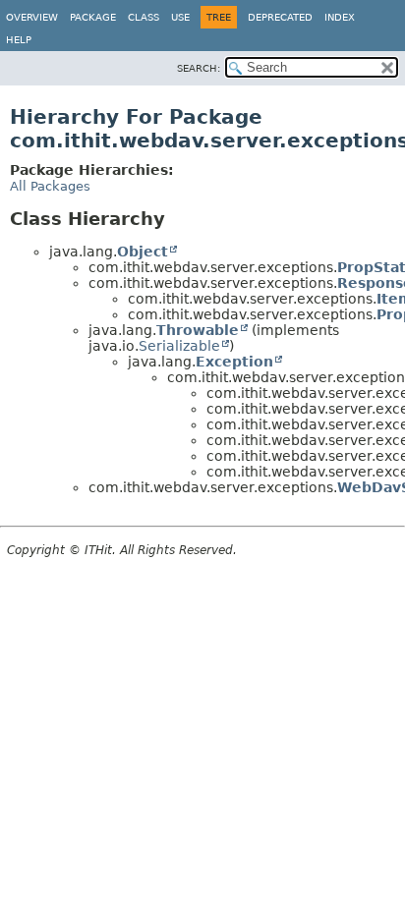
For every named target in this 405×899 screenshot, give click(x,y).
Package (93, 17)
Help (18, 39)
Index (339, 17)
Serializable (179, 346)
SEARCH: (198, 68)
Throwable (197, 330)
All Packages (50, 186)
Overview (32, 17)
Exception (234, 361)
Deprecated (280, 17)
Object (142, 251)
